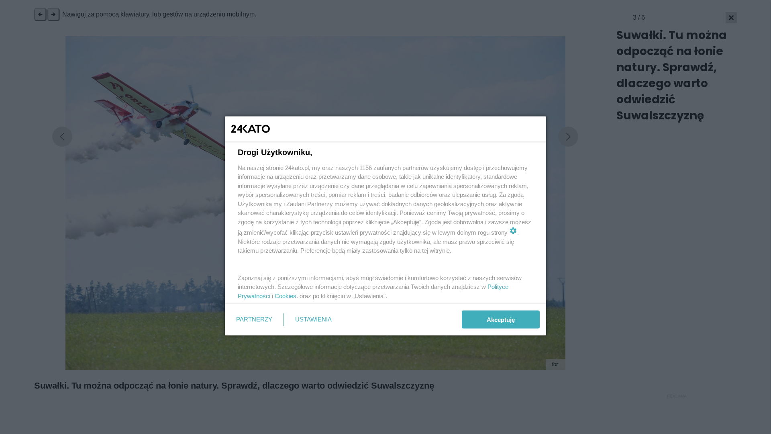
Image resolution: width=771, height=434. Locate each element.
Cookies (285, 295)
